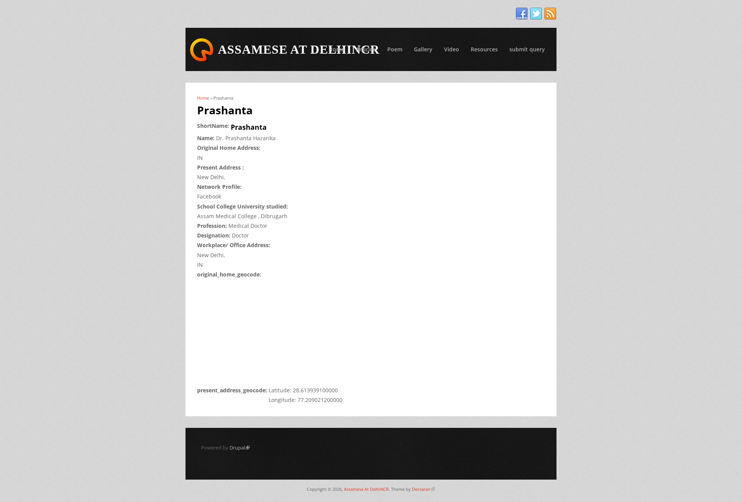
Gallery (423, 49)
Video (451, 49)
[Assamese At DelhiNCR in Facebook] (522, 14)
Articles (366, 49)
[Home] (201, 49)
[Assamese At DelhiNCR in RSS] (550, 14)
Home (336, 49)
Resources (484, 49)
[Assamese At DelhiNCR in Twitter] (536, 14)
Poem (394, 49)
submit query (527, 49)
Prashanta (249, 127)
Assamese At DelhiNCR (366, 489)
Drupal (240, 447)
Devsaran (423, 489)
